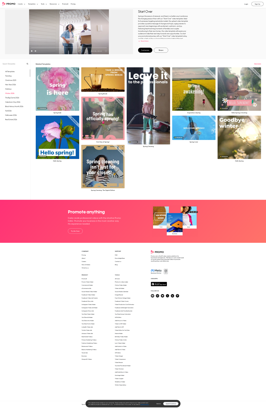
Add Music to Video (120, 320)
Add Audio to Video (120, 346)
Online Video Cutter (121, 340)
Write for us (85, 268)
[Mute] (36, 51)
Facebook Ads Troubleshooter (123, 311)
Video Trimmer (119, 369)
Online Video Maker (121, 285)
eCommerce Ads (86, 288)
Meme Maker (119, 333)
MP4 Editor (118, 317)
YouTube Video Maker (88, 314)
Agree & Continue (171, 403)
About (83, 258)
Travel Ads (85, 353)
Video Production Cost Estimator (124, 304)
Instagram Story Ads (88, 311)
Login (246, 4)
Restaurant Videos (87, 346)
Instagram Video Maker (89, 304)
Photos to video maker (121, 282)
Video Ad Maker (119, 288)
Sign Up (257, 4)
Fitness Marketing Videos (89, 340)
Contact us (118, 261)
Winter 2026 (9, 93)
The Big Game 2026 (12, 98)
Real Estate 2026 (11, 119)
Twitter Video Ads (87, 330)
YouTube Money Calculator (123, 314)
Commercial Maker (87, 285)
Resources (53, 4)
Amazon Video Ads (87, 333)
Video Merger (119, 356)
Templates (32, 4)
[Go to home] (10, 4)
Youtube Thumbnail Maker (123, 365)
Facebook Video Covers (122, 301)
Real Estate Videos (87, 336)
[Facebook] (156, 271)
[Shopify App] (167, 284)
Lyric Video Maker (120, 343)
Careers (84, 261)
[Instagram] (166, 271)
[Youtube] (162, 296)
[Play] (32, 51)
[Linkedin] (172, 296)
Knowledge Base (120, 258)
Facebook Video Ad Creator (90, 298)
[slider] (31, 47)
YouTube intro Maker (88, 320)
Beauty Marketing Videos (89, 349)
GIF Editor (118, 353)
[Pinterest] (177, 296)
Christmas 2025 (10, 80)
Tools (42, 4)
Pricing (73, 4)
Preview (57, 87)
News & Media (86, 264)
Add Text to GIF (119, 327)
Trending (8, 76)
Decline (158, 403)
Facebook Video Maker (88, 295)
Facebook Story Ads (87, 301)
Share (161, 50)
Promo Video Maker (87, 282)
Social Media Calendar (121, 291)
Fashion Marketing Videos (89, 343)
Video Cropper (119, 378)
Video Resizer (119, 362)
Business (84, 356)
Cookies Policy (144, 404)
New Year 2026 (10, 85)
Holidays (8, 89)
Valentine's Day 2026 (12, 102)
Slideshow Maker (120, 382)
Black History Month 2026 (14, 106)
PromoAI (65, 4)
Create (20, 4)
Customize (145, 50)
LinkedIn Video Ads (87, 327)
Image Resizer (119, 295)
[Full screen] (106, 51)
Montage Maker (119, 375)
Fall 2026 (8, 111)
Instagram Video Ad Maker (89, 307)
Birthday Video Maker (121, 336)
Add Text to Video (120, 349)
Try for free (75, 231)
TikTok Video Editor (120, 385)
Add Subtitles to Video (121, 372)
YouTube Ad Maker (87, 317)
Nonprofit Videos (87, 359)
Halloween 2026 (11, 115)
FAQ (116, 255)
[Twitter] (167, 296)
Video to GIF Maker (120, 324)
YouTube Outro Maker (88, 324)
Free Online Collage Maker (123, 298)
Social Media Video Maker (89, 291)
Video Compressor (120, 359)
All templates (10, 71)
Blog (116, 264)
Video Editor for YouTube (122, 330)
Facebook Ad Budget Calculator (124, 307)
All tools (117, 278)
